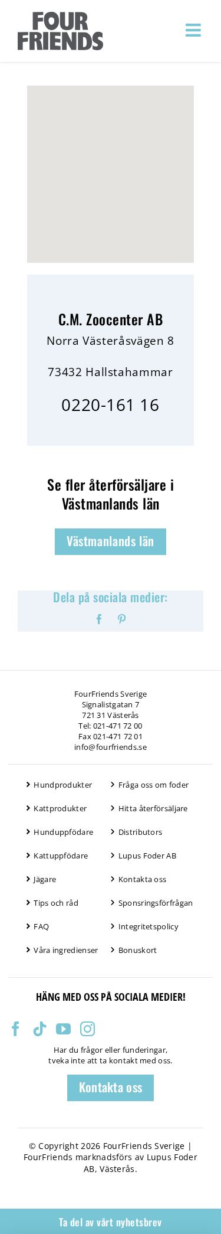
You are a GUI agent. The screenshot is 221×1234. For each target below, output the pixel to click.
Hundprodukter (63, 784)
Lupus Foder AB (147, 855)
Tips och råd (56, 902)
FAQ (41, 926)
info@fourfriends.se (110, 747)
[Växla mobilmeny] (194, 30)
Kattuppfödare (61, 855)
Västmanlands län (110, 540)
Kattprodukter (60, 808)
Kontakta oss (142, 879)
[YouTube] (63, 1028)
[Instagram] (87, 1028)
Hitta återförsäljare (153, 808)
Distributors (140, 832)
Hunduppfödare (63, 832)
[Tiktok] (39, 1028)
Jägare (45, 879)
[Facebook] (15, 1028)
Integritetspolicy (148, 926)
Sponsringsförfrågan (155, 902)
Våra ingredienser (66, 950)
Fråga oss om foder (153, 784)
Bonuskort (137, 950)
